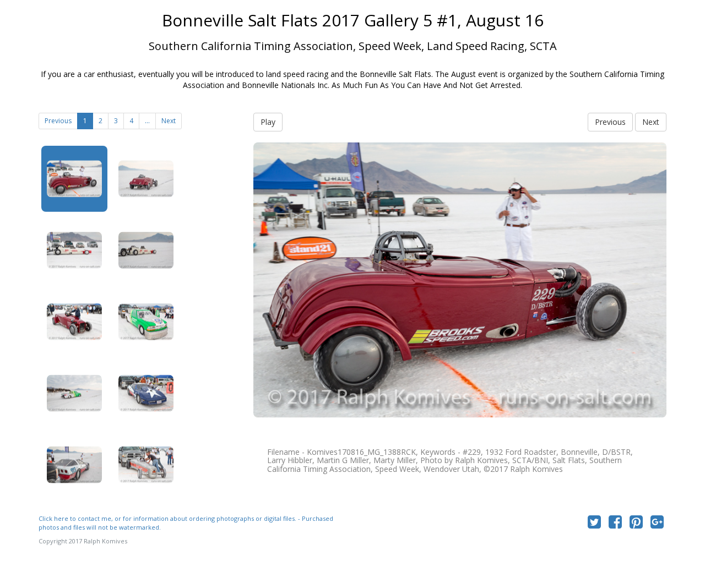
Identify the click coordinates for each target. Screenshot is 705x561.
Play (268, 122)
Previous (58, 120)
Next (168, 120)
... (147, 120)
